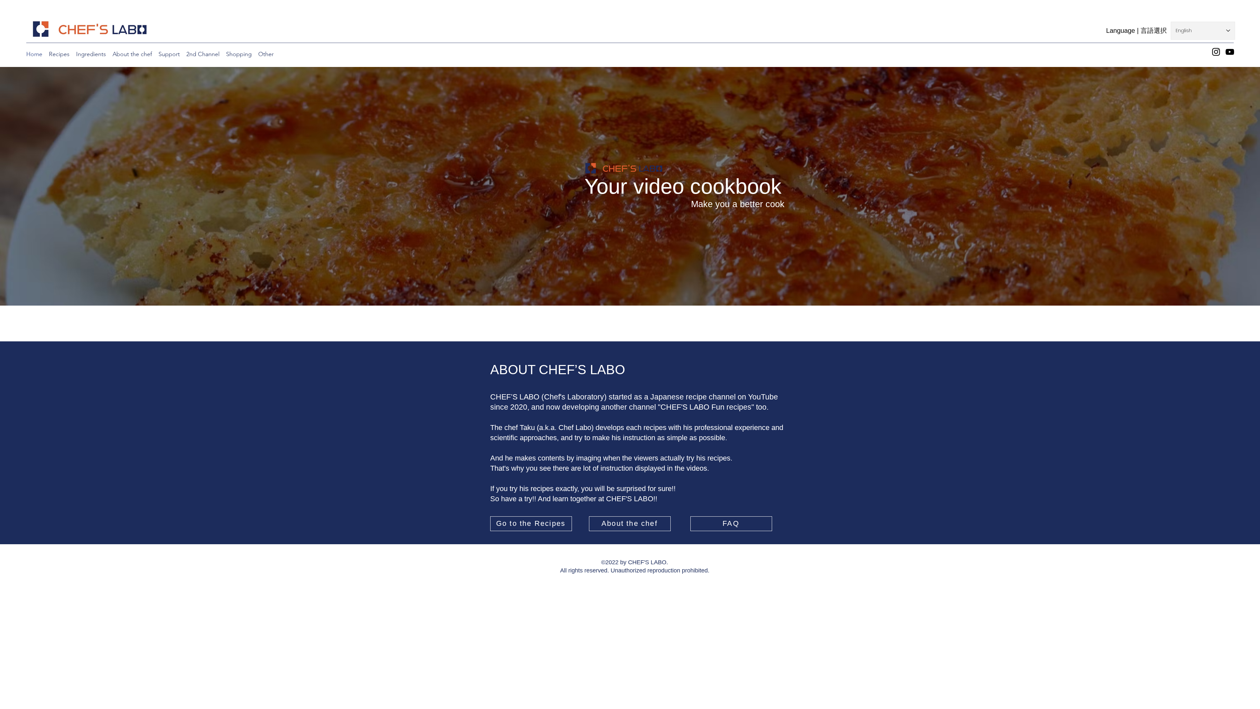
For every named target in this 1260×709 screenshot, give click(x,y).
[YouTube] (1230, 52)
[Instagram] (1216, 52)
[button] (239, 54)
